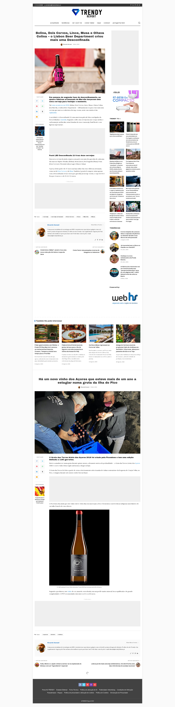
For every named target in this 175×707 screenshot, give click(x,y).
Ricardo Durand (67, 44)
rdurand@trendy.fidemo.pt (55, 236)
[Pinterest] (135, 5)
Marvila (86, 216)
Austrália (64, 120)
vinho (69, 591)
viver (119, 340)
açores (45, 634)
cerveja (45, 216)
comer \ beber (41, 340)
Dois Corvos (62, 171)
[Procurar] (139, 23)
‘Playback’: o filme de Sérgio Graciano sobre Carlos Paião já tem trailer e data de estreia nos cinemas (117, 217)
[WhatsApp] (42, 106)
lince (78, 216)
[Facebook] (131, 5)
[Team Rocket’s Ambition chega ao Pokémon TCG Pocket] (39, 491)
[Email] (37, 117)
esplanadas (53, 113)
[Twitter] (133, 5)
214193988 (39, 5)
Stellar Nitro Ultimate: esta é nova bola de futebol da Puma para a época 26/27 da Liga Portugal (133, 217)
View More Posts (96, 225)
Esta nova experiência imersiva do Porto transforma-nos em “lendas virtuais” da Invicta (40, 143)
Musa (71, 171)
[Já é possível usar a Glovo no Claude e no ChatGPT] (114, 247)
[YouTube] (139, 5)
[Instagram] (137, 5)
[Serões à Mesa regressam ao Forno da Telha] (101, 333)
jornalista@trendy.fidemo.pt (53, 5)
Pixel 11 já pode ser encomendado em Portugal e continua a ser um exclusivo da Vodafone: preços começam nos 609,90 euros (132, 140)
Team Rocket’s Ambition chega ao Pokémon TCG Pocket (39, 500)
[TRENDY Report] (87, 13)
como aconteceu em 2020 (60, 105)
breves (93, 340)
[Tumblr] (42, 111)
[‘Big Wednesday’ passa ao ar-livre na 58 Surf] (117, 127)
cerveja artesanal (57, 216)
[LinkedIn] (37, 111)
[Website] (95, 240)
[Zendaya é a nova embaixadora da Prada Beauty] (114, 258)
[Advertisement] (77, 141)
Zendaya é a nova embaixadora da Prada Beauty (128, 257)
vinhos (60, 634)
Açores (137, 463)
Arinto (53, 634)
